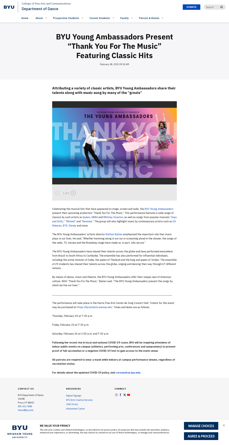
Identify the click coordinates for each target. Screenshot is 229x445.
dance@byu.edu (25, 410)
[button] (224, 425)
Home (24, 18)
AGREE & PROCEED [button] (201, 436)
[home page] (9, 7)
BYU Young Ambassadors (159, 208)
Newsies (87, 221)
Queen (86, 217)
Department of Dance (40, 8)
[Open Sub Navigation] (46, 17)
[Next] (73, 193)
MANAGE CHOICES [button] (201, 426)
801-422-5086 (25, 406)
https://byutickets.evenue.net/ (94, 307)
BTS (65, 225)
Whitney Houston (113, 217)
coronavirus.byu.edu (128, 372)
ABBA (94, 217)
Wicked (70, 221)
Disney (72, 225)
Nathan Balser (114, 234)
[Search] (221, 7)
